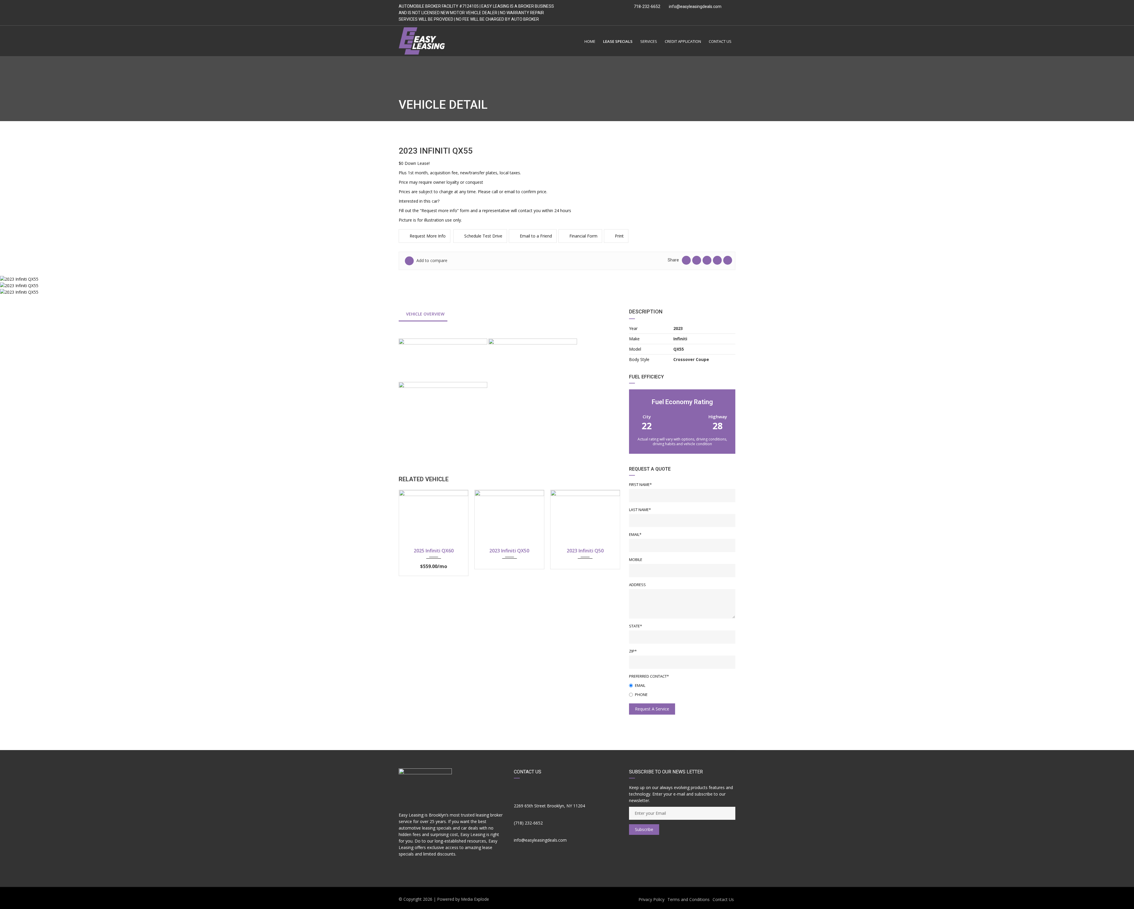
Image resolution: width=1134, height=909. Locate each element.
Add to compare (431, 260)
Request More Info (428, 236)
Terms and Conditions (688, 899)
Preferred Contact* (649, 676)
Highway (717, 416)
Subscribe (644, 829)
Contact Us (723, 899)
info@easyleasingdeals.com (695, 6)
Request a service (652, 709)
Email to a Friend (536, 236)
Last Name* (640, 509)
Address (637, 584)
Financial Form (583, 236)
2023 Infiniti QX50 (509, 550)
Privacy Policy (651, 899)
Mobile (635, 559)
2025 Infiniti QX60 (434, 550)
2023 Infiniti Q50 (585, 550)
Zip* (633, 651)
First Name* (640, 484)
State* (635, 626)
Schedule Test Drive (483, 236)
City (647, 416)
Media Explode (475, 899)
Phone (641, 694)
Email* (635, 534)
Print (619, 236)
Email (640, 685)
